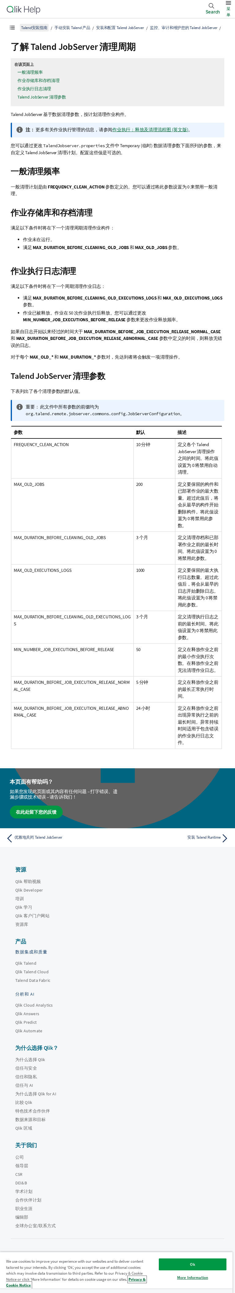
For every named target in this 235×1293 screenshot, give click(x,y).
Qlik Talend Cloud (32, 971)
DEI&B (21, 1183)
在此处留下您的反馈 (36, 812)
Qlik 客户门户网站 (32, 916)
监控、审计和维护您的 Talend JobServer (183, 27)
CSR (18, 1174)
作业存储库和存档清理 (38, 80)
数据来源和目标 (30, 1119)
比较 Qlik (23, 1102)
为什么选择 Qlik (30, 1059)
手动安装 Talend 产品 (72, 27)
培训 (19, 898)
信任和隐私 (26, 1076)
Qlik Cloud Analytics (34, 1005)
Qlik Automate (28, 1031)
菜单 (228, 11)
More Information (192, 1277)
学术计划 (24, 1191)
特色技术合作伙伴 (32, 1111)
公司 (19, 1157)
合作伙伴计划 (28, 1200)
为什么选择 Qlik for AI (35, 1094)
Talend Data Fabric (32, 980)
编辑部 (21, 1217)
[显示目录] (12, 27)
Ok (192, 1264)
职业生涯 (24, 1208)
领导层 (21, 1165)
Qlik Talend (25, 963)
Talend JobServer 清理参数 (41, 97)
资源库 (21, 924)
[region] (116, 1272)
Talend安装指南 (34, 27)
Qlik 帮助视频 (28, 881)
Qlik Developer (29, 890)
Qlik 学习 (23, 907)
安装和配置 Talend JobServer (120, 27)
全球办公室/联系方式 (35, 1225)
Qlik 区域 (23, 1128)
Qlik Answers (27, 1013)
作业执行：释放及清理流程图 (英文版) (150, 129)
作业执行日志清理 (34, 88)
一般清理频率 (30, 72)
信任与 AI (24, 1085)
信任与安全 (26, 1068)
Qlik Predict (26, 1022)
